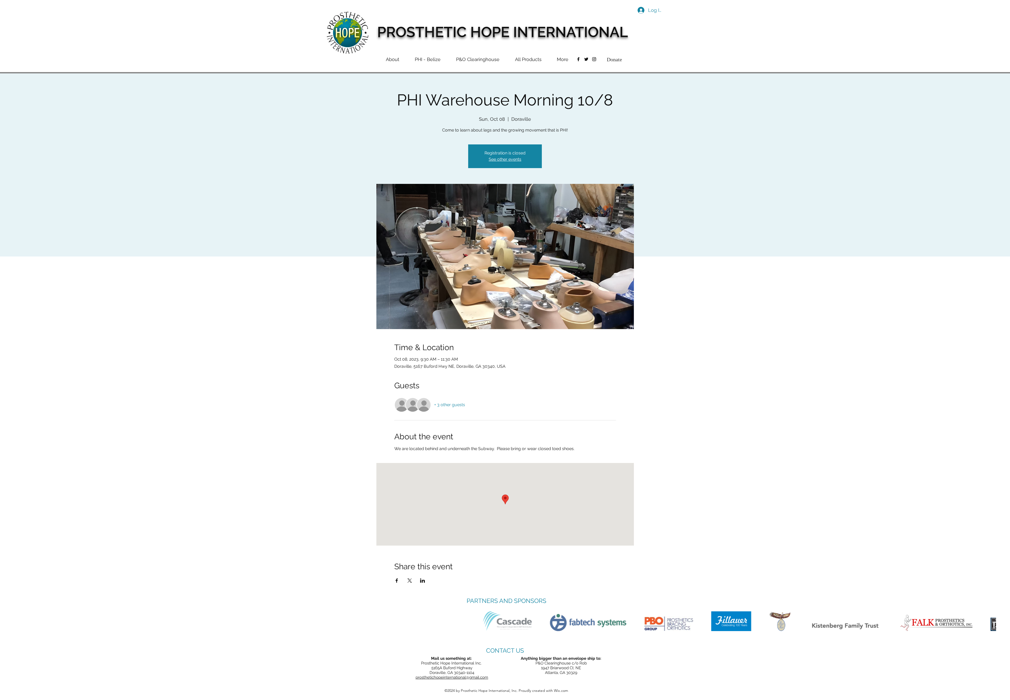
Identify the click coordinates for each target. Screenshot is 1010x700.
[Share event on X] (409, 581)
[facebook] (578, 59)
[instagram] (594, 59)
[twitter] (586, 59)
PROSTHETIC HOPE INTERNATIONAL (502, 32)
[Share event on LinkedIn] (422, 581)
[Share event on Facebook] (396, 581)
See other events (505, 159)
